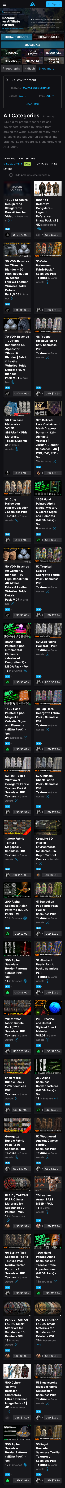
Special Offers (16, 163)
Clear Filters (33, 103)
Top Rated (41, 163)
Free (54, 163)
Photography (11, 68)
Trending (9, 158)
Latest (7, 169)
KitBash (29, 68)
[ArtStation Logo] (32, 4)
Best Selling (27, 158)
